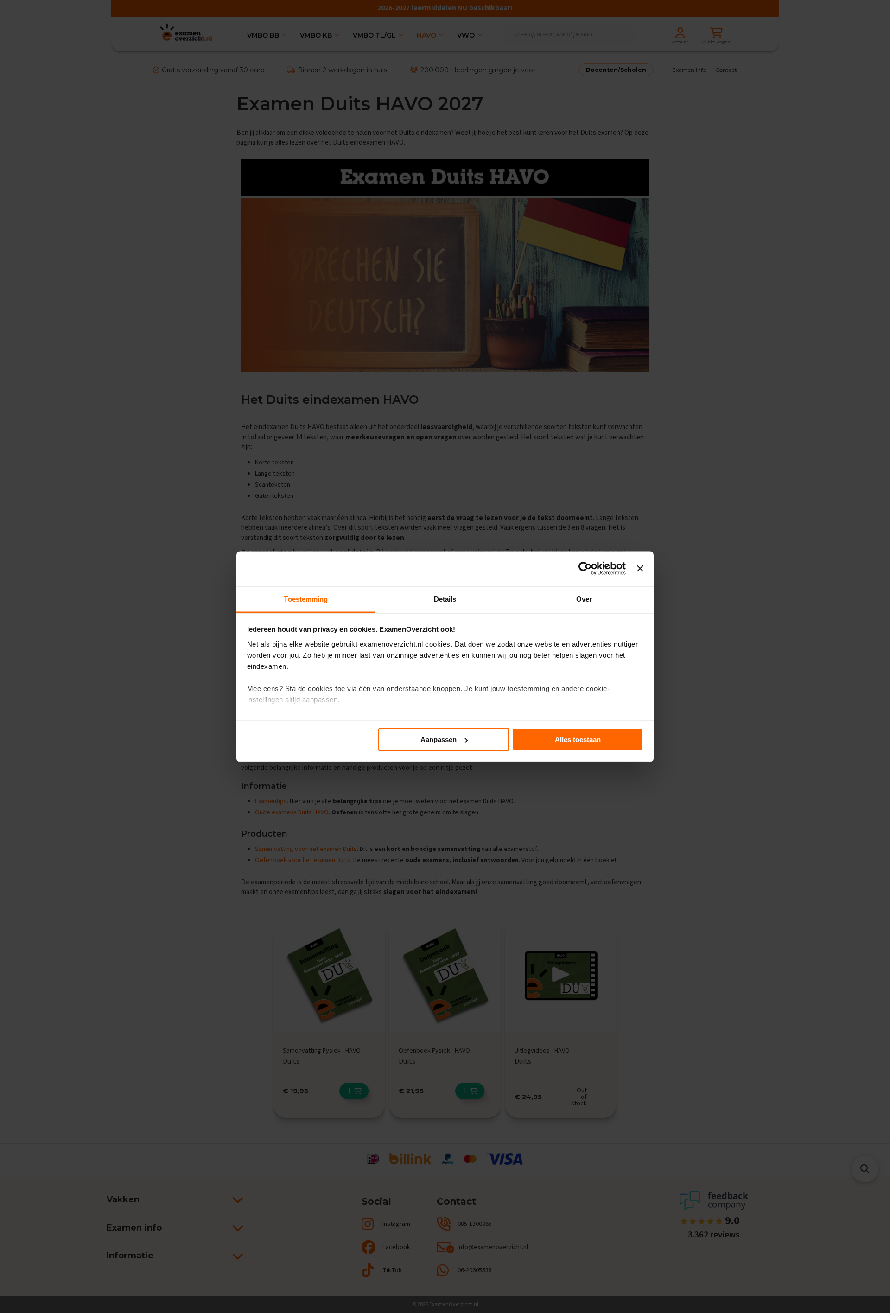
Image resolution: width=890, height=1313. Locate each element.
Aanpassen (438, 739)
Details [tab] (445, 599)
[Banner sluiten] (640, 568)
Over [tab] (584, 599)
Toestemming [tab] (306, 599)
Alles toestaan (578, 739)
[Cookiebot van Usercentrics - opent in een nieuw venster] (585, 569)
